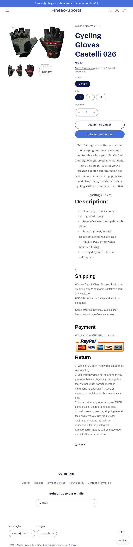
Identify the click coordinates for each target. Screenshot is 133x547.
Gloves (83, 84)
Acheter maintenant (100, 134)
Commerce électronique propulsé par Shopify (53, 545)
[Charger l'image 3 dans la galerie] (45, 70)
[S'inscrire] (93, 503)
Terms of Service (55, 483)
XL (101, 97)
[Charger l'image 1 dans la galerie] (15, 70)
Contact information (99, 483)
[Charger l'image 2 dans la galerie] (30, 70)
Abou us (38, 483)
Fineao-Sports (24, 545)
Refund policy (76, 483)
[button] (7, 10)
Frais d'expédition (84, 68)
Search (26, 483)
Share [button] (81, 444)
